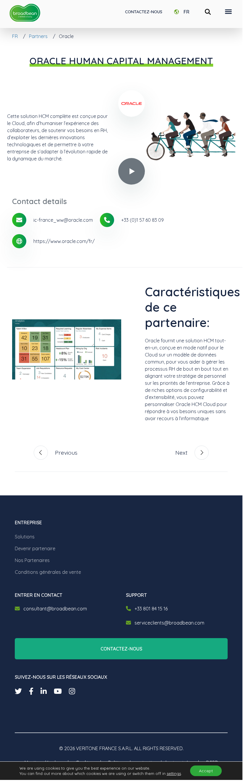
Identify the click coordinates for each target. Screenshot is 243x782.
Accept (206, 770)
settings (174, 773)
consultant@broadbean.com (55, 609)
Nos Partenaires (32, 560)
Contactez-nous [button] (121, 649)
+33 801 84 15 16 (151, 609)
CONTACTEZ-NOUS (143, 11)
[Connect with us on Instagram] (72, 691)
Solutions (25, 537)
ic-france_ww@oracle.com (63, 220)
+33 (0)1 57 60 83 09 (142, 220)
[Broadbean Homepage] (25, 12)
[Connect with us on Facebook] (31, 691)
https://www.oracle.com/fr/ (64, 241)
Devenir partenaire (35, 548)
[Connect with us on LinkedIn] (44, 691)
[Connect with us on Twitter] (18, 691)
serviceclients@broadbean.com (169, 623)
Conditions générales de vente (48, 572)
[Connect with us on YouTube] (58, 691)
